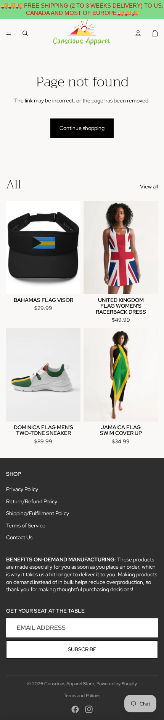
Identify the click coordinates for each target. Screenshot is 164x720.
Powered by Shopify (116, 684)
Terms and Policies (82, 695)
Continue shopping (82, 128)
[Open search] (25, 33)
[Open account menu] (138, 33)
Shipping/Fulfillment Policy (37, 513)
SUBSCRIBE (82, 649)
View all (149, 186)
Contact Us (19, 537)
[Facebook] (75, 709)
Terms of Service (25, 525)
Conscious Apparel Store (69, 684)
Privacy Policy (22, 489)
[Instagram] (88, 709)
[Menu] (9, 33)
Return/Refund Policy (31, 501)
